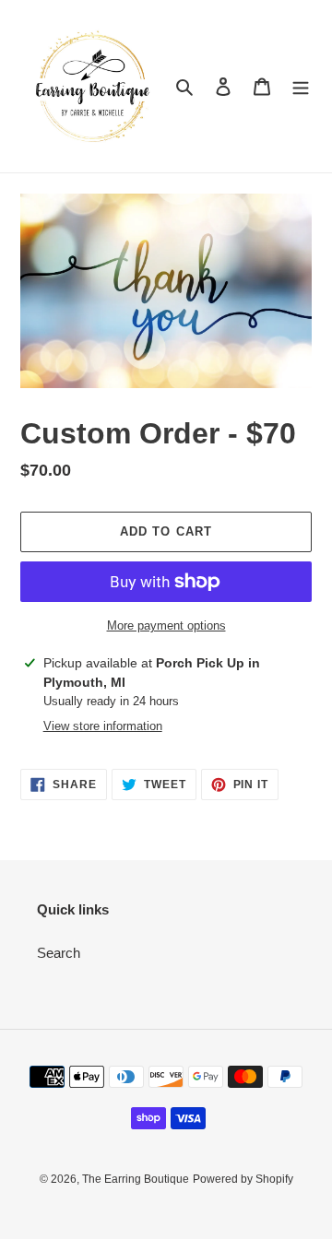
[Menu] (300, 86)
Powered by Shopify (243, 1179)
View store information (102, 726)
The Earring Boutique (135, 1179)
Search (58, 953)
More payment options (166, 625)
